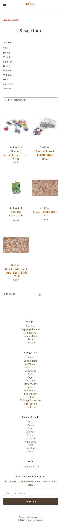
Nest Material (30, 390)
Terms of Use (30, 336)
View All (7, 88)
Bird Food (30, 397)
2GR (5, 48)
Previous (10, 294)
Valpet (6, 57)
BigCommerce (35, 517)
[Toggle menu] (4, 4)
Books (31, 374)
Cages (30, 377)
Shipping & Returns (30, 329)
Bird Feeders (30, 403)
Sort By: (8, 100)
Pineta (6, 52)
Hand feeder (30, 384)
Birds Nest (30, 367)
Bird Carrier (30, 407)
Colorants (30, 380)
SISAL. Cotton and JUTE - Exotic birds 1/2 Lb (16, 273)
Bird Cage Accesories (30, 400)
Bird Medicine (30, 361)
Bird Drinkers (30, 394)
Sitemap (30, 342)
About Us (30, 326)
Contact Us (30, 332)
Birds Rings (30, 370)
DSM (5, 79)
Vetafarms (8, 75)
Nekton (7, 66)
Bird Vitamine (30, 364)
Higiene (30, 387)
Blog (30, 339)
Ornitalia (7, 70)
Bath (30, 357)
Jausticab (8, 84)
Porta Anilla (16, 215)
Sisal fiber (8, 61)
